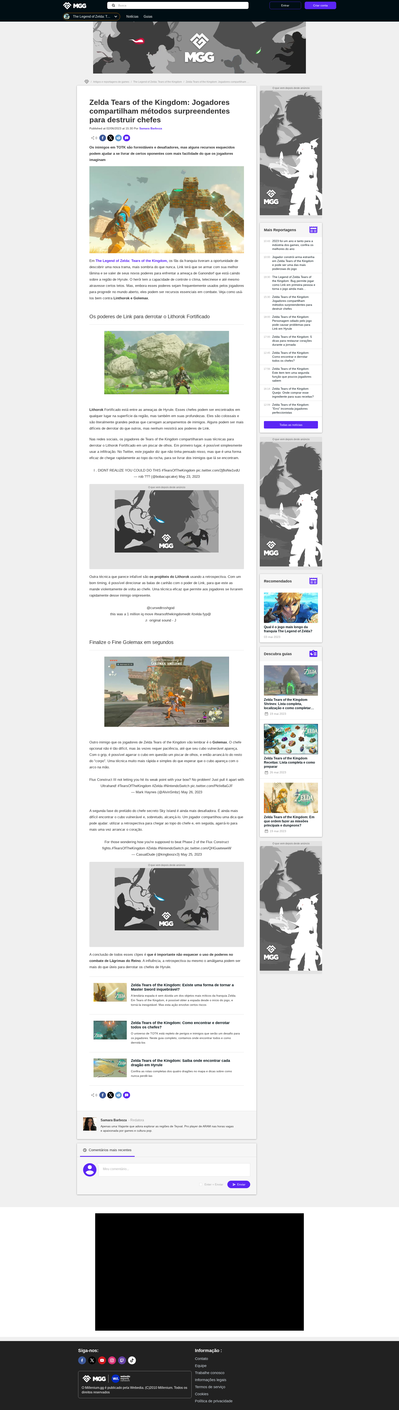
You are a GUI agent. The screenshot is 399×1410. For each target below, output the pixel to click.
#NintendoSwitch (177, 786)
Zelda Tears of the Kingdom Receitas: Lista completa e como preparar (289, 762)
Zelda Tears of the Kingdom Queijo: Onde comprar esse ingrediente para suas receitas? (293, 392)
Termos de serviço (210, 1387)
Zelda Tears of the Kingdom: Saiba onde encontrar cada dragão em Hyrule (180, 1063)
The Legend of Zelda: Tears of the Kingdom (157, 81)
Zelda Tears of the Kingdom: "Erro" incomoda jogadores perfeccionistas (290, 408)
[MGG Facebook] (82, 1360)
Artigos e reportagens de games (111, 81)
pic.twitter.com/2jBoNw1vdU (218, 470)
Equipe (201, 1366)
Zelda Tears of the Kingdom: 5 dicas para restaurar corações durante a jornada (292, 340)
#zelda (196, 614)
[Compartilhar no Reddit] (118, 138)
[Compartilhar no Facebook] (102, 138)
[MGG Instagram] (112, 1360)
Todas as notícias (291, 424)
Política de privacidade (214, 1401)
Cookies (201, 1394)
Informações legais (210, 1380)
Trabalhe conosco (209, 1373)
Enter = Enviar (213, 1184)
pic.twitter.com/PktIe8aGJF (212, 786)
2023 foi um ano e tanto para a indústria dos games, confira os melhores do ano (292, 245)
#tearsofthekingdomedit (172, 614)
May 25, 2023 (191, 854)
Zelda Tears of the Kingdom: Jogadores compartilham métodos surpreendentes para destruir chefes (292, 302)
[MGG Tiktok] (132, 1360)
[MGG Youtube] (102, 1360)
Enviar (240, 1184)
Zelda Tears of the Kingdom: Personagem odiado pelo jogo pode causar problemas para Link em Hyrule (292, 322)
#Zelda (157, 786)
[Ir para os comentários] (126, 138)
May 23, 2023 (189, 477)
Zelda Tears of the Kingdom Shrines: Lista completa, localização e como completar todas (287, 704)
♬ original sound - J (160, 620)
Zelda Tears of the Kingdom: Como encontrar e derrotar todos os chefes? (180, 1025)
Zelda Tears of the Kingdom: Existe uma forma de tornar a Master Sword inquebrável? (182, 987)
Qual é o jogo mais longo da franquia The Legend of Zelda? (288, 629)
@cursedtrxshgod (160, 608)
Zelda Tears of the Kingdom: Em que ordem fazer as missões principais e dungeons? (289, 821)
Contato (201, 1359)
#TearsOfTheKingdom (178, 470)
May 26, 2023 (191, 792)
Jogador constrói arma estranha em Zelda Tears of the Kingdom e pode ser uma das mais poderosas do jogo (293, 262)
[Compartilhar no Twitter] (110, 138)
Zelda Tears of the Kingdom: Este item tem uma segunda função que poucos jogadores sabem (291, 374)
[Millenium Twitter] (92, 1360)
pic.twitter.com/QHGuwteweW (208, 848)
